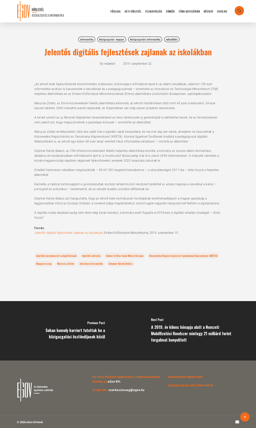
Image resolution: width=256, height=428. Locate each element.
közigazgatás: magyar (111, 39)
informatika (86, 39)
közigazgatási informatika (145, 39)
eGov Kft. (114, 381)
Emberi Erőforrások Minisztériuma (125, 256)
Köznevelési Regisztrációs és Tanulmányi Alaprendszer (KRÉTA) (183, 256)
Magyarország (44, 263)
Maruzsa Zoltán (65, 263)
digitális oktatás (91, 256)
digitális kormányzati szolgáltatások (56, 256)
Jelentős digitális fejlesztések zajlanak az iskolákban (68, 233)
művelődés (172, 39)
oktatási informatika (91, 263)
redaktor (109, 63)
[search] (237, 9)
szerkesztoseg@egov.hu (126, 390)
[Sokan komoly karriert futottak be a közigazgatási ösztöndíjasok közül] (64, 331)
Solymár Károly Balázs (120, 263)
